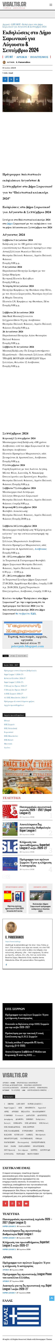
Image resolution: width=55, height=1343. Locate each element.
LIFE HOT (15, 24)
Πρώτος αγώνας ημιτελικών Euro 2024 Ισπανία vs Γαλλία (14, 908)
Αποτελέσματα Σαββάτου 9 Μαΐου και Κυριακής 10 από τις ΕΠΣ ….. (25, 1053)
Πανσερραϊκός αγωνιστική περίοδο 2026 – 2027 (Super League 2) (36, 810)
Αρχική (6, 24)
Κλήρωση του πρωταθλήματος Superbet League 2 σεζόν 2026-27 (35, 845)
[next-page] (8, 876)
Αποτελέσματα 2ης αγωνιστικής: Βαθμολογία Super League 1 (35, 827)
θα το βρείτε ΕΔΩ (26, 613)
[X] (11, 79)
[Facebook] (5, 79)
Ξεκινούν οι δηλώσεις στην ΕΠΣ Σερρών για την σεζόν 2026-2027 (27, 1025)
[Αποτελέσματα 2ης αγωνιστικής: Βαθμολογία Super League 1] (10, 829)
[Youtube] (26, 1203)
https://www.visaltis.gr (12, 941)
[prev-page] (4, 876)
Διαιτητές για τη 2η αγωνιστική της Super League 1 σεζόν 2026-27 (27, 1287)
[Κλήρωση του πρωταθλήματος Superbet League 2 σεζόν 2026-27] (10, 846)
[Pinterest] (16, 79)
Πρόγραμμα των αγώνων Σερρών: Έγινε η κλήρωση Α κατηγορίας (36, 862)
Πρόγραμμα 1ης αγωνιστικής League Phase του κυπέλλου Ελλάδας (27, 1275)
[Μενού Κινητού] (50, 5)
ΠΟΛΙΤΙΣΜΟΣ (39, 57)
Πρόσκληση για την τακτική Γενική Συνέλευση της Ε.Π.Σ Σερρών (24, 1034)
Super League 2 (9, 1226)
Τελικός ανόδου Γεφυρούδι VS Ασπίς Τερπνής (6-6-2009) (24, 1044)
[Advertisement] (27, 139)
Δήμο (10, 223)
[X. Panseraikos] (5, 62)
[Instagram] (12, 1203)
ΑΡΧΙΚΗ (21, 57)
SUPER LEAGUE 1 (9, 1238)
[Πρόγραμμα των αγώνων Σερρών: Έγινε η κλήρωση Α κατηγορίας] (10, 864)
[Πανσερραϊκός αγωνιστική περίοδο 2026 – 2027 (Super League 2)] (10, 811)
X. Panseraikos (23, 62)
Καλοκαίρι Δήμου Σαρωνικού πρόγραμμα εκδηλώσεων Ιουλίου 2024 (40, 907)
